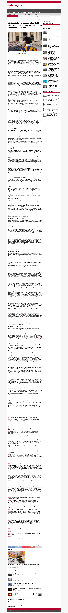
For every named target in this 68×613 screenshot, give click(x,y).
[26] (9, 533)
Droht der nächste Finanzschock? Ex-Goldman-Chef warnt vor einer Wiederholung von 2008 (25, 584)
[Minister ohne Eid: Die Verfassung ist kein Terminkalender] (45, 52)
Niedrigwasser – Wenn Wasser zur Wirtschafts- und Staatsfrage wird (25, 573)
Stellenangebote (37, 12)
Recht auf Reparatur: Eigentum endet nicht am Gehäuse (53, 81)
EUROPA (9, 12)
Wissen (35, 10)
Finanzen (26, 10)
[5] (8, 428)
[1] (8, 417)
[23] (22, 324)
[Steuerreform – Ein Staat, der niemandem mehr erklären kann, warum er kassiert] (25, 557)
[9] (8, 445)
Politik (9, 10)
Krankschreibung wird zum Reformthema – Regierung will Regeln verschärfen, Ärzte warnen (27, 579)
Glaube (31, 10)
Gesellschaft (47, 10)
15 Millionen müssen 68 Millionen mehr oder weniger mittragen (51, 95)
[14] (9, 465)
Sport (14, 12)
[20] (29, 306)
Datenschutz (30, 14)
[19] (9, 497)
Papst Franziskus (19, 30)
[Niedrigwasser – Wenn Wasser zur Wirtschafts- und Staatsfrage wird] (10, 574)
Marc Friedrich (21, 585)
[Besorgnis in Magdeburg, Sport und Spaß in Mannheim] (45, 64)
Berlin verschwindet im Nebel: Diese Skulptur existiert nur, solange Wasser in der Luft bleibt (53, 32)
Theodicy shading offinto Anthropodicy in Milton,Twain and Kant (51, 104)
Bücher (53, 10)
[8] (8, 437)
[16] (34, 244)
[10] (9, 448)
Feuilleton (19, 10)
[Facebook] (56, 2)
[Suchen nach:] (55, 16)
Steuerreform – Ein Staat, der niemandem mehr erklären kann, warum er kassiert (24, 565)
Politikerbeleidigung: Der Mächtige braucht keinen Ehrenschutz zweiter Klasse (53, 75)
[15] (9, 471)
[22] (11, 317)
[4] (8, 426)
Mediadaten (35, 14)
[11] (9, 454)
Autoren (14, 14)
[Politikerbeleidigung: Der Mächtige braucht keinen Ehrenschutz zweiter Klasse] (45, 75)
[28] (36, 391)
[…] (30, 570)
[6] (8, 431)
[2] (8, 419)
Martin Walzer (17, 567)
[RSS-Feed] (60, 2)
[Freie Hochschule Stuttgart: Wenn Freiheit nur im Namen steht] (45, 86)
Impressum (24, 14)
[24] (9, 331)
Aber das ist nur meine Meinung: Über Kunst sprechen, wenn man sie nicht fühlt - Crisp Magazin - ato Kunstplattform (50, 113)
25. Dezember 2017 (12, 30)
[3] (8, 423)
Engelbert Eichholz (21, 590)
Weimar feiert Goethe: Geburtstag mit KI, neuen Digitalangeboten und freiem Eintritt (53, 46)
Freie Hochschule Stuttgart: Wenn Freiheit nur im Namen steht (53, 86)
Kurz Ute (20, 574)
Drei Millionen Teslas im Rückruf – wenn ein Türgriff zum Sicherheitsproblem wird (27, 589)
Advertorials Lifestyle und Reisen (25, 12)
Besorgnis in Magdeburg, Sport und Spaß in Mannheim (53, 64)
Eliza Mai (20, 580)
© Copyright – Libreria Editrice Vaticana (15, 543)
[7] (8, 435)
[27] (20, 365)
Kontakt (19, 14)
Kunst (40, 10)
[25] (40, 338)
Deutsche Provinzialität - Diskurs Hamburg (50, 94)
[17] (28, 259)
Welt (14, 10)
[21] (25, 315)
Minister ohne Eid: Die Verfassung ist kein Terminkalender (52, 52)
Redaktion (9, 14)
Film (57, 10)
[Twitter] (58, 2)
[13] (9, 463)
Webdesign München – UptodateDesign (25, 610)
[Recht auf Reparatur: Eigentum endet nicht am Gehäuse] (45, 81)
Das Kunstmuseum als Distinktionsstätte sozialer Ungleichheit (50, 115)
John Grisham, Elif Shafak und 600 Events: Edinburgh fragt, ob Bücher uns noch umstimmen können (53, 39)
